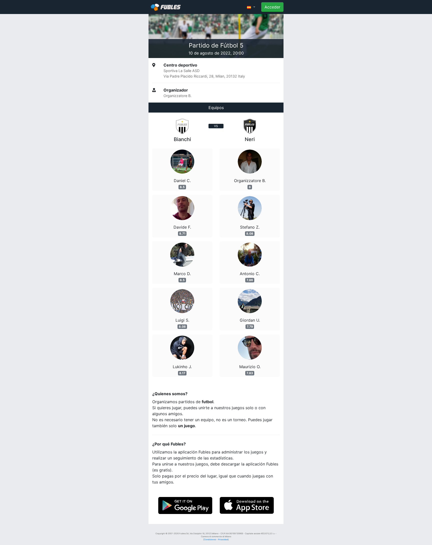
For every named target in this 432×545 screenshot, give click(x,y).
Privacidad (223, 539)
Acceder (272, 7)
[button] (251, 7)
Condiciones (210, 539)
